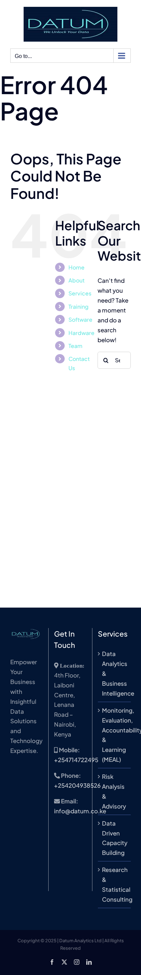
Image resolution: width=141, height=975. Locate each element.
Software (80, 319)
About (76, 280)
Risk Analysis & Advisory (114, 791)
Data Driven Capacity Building (114, 838)
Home (76, 267)
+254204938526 (77, 785)
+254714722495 (76, 759)
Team (75, 345)
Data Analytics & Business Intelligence (114, 673)
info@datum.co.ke (80, 811)
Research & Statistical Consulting (114, 884)
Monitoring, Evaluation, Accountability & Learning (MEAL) (114, 735)
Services (79, 293)
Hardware (81, 332)
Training (78, 306)
